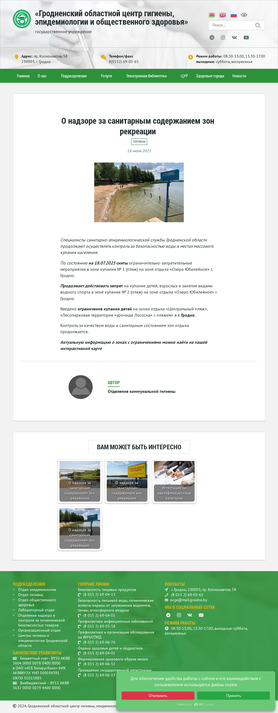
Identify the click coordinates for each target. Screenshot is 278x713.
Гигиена (139, 141)
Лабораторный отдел (36, 609)
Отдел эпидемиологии (37, 589)
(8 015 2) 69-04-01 (99, 615)
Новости (239, 75)
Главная (23, 75)
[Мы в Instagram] (222, 37)
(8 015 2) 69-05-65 (186, 594)
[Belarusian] (211, 14)
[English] (222, 14)
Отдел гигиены (30, 594)
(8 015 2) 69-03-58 (99, 626)
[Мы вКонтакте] (234, 37)
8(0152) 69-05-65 (124, 61)
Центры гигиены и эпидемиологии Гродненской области (43, 640)
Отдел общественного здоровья (37, 602)
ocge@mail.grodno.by (188, 599)
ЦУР (184, 75)
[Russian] (234, 14)
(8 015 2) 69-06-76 (99, 642)
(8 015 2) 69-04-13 (99, 594)
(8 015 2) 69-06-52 (99, 663)
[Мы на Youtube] (246, 37)
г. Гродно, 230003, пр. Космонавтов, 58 (203, 589)
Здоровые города (210, 75)
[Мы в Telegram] (212, 37)
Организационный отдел (39, 630)
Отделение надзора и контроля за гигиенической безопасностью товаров (41, 620)
